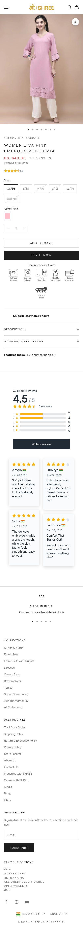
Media (8, 787)
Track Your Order (14, 727)
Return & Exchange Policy (20, 740)
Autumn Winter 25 (16, 701)
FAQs (7, 800)
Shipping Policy (13, 734)
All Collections (13, 707)
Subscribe (19, 847)
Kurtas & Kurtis (13, 648)
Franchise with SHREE (18, 773)
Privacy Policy (12, 747)
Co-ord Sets (12, 674)
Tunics (8, 687)
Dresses (9, 667)
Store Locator (12, 754)
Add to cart (41, 243)
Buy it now (41, 255)
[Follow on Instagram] (17, 902)
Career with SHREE (16, 780)
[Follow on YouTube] (27, 902)
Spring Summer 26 (16, 694)
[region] (41, 604)
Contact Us (11, 767)
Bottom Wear (12, 681)
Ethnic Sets (11, 654)
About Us (10, 760)
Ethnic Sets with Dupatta (19, 661)
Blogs (7, 793)
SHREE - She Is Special (23, 138)
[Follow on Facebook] (6, 902)
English (56, 913)
